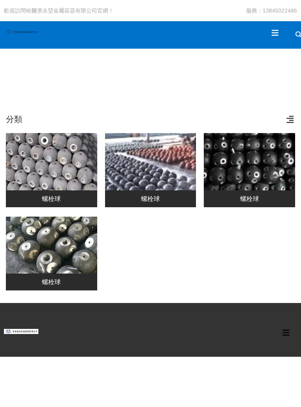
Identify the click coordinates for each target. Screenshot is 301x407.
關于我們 (155, 73)
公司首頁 (14, 73)
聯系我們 (191, 73)
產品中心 (50, 73)
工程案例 (85, 73)
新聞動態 (120, 73)
